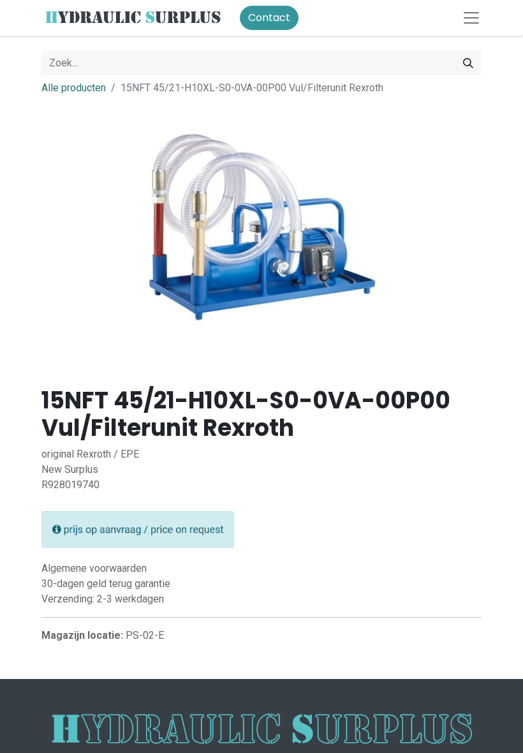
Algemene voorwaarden (94, 568)
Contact (269, 17)
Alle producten (73, 88)
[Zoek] (468, 63)
